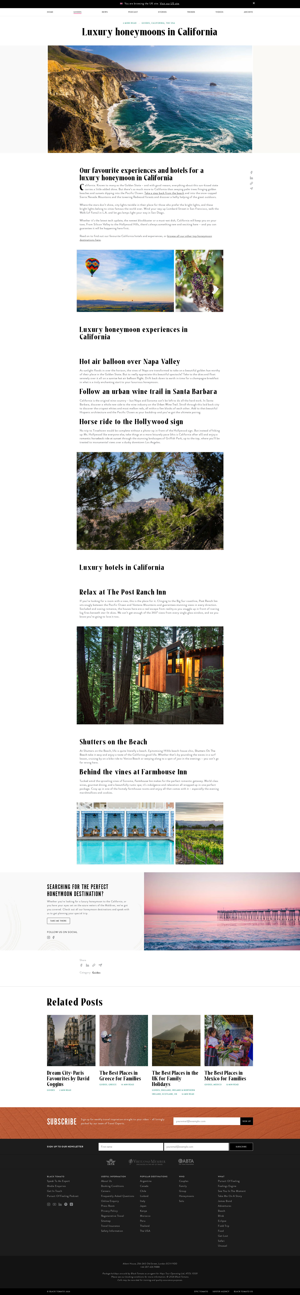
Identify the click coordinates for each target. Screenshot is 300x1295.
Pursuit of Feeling (229, 1181)
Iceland (144, 1196)
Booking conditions (112, 1186)
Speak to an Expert (58, 1181)
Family (183, 1186)
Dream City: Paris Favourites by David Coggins (68, 1078)
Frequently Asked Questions (117, 1196)
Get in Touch (54, 1191)
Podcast (133, 12)
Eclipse (222, 1221)
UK (175, 1094)
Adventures (224, 1206)
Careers (105, 1191)
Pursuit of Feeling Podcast (63, 1196)
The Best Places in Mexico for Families (225, 1075)
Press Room (108, 1206)
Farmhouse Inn (144, 781)
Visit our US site (169, 3)
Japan (143, 1206)
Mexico (217, 1084)
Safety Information (112, 1231)
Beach (221, 1211)
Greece (113, 1084)
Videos (219, 12)
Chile (143, 1191)
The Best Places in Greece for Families (120, 1075)
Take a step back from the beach (164, 193)
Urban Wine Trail (167, 404)
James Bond (225, 1201)
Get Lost (223, 1236)
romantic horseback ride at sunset (100, 438)
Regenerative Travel (112, 1216)
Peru (142, 1221)
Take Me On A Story (230, 1196)
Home (50, 12)
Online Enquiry (110, 1201)
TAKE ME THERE (58, 920)
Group (182, 1191)
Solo (181, 1201)
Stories (162, 12)
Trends (191, 12)
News (105, 12)
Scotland (167, 1094)
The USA (170, 23)
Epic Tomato (201, 1291)
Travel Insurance (110, 1226)
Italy (142, 1201)
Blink (221, 1216)
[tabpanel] (150, 99)
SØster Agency (221, 1291)
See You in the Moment (232, 1191)
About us (106, 1181)
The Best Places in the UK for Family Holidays (175, 1078)
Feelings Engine (227, 1186)
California (158, 23)
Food (221, 1231)
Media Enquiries (56, 1186)
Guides (77, 12)
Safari (221, 1241)
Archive (248, 12)
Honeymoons (186, 1196)
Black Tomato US (243, 1291)
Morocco (145, 1216)
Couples (183, 1181)
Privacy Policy (109, 1211)
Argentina (146, 1181)
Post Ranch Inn (208, 601)
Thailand (145, 1226)
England (166, 1090)
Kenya (143, 1211)
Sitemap (106, 1221)
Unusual (222, 1246)
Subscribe (241, 1146)
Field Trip (223, 1226)
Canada (144, 1186)
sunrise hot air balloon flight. (126, 378)
